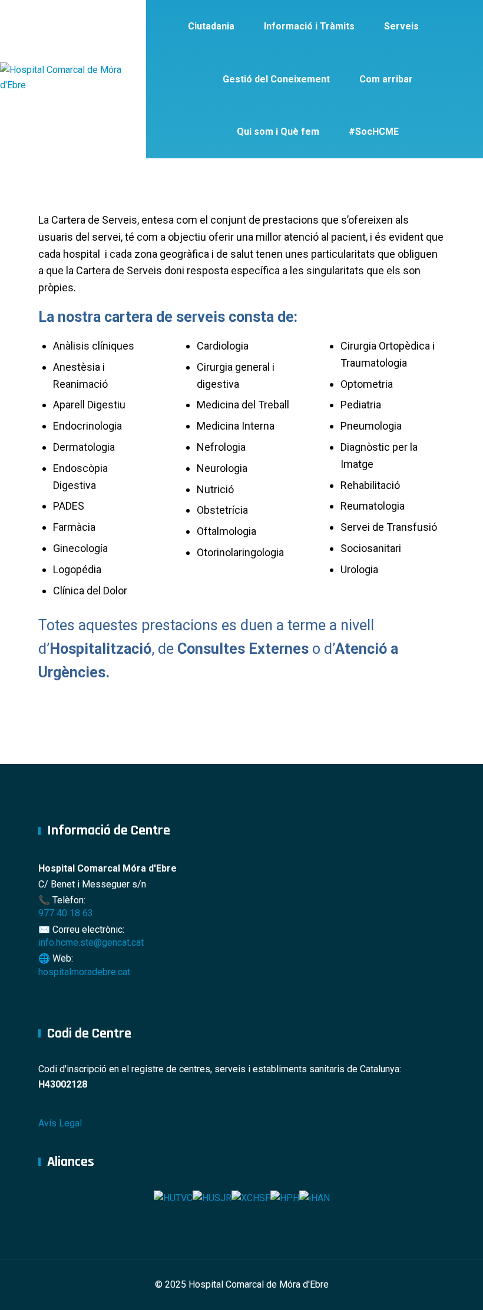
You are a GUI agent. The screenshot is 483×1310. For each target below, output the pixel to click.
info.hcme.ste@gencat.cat (91, 942)
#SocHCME (374, 131)
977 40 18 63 (65, 913)
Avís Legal (60, 1123)
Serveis (401, 26)
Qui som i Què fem (278, 131)
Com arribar (386, 79)
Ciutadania (211, 26)
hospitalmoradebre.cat (84, 971)
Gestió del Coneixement (276, 79)
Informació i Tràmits (309, 26)
